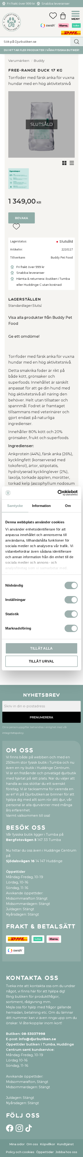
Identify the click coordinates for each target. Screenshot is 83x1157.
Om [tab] (68, 506)
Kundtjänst (65, 1144)
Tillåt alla (41, 648)
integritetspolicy (13, 733)
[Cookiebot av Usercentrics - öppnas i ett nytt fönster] (58, 493)
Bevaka (21, 218)
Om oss (32, 1144)
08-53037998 (33, 1034)
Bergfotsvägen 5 (21, 840)
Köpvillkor (47, 1144)
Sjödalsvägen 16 (20, 861)
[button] (76, 14)
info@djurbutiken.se (37, 1039)
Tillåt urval (41, 661)
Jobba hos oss (66, 1152)
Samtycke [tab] (15, 506)
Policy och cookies (20, 1152)
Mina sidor (17, 1144)
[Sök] (76, 41)
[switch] (71, 599)
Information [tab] (41, 506)
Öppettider (45, 1152)
